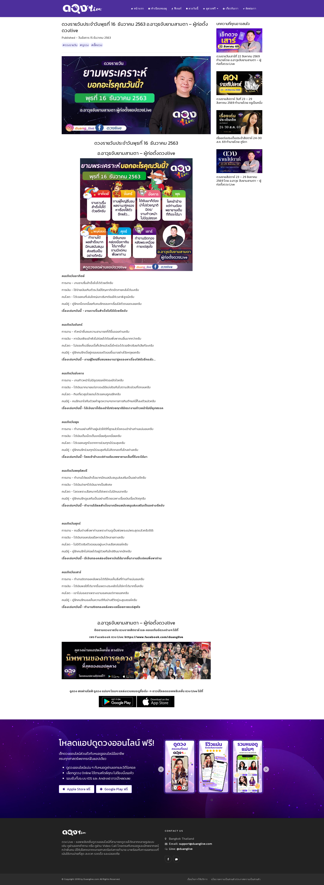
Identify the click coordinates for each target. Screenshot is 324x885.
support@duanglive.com (195, 843)
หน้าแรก (139, 8)
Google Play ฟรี (116, 789)
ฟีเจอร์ (178, 8)
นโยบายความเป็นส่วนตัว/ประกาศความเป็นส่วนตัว (235, 879)
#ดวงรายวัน (70, 45)
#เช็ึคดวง (96, 45)
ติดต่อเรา (251, 8)
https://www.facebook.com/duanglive (153, 637)
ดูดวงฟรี (211, 8)
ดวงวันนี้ (193, 8)
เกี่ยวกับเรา (232, 8)
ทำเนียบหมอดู (159, 8)
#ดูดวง (84, 45)
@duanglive (184, 848)
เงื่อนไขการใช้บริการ (197, 879)
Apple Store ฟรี (78, 789)
